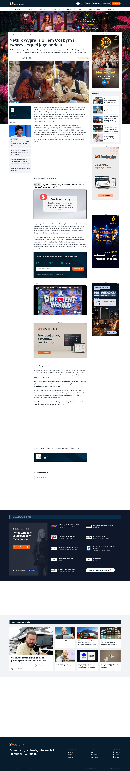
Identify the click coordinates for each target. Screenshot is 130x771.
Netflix (73, 448)
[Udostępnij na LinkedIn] (30, 58)
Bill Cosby (50, 448)
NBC (37, 448)
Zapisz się (76, 269)
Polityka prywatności (91, 768)
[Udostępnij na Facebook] (27, 58)
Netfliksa (39, 395)
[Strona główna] (16, 3)
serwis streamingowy (62, 448)
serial (42, 448)
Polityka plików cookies (115, 768)
